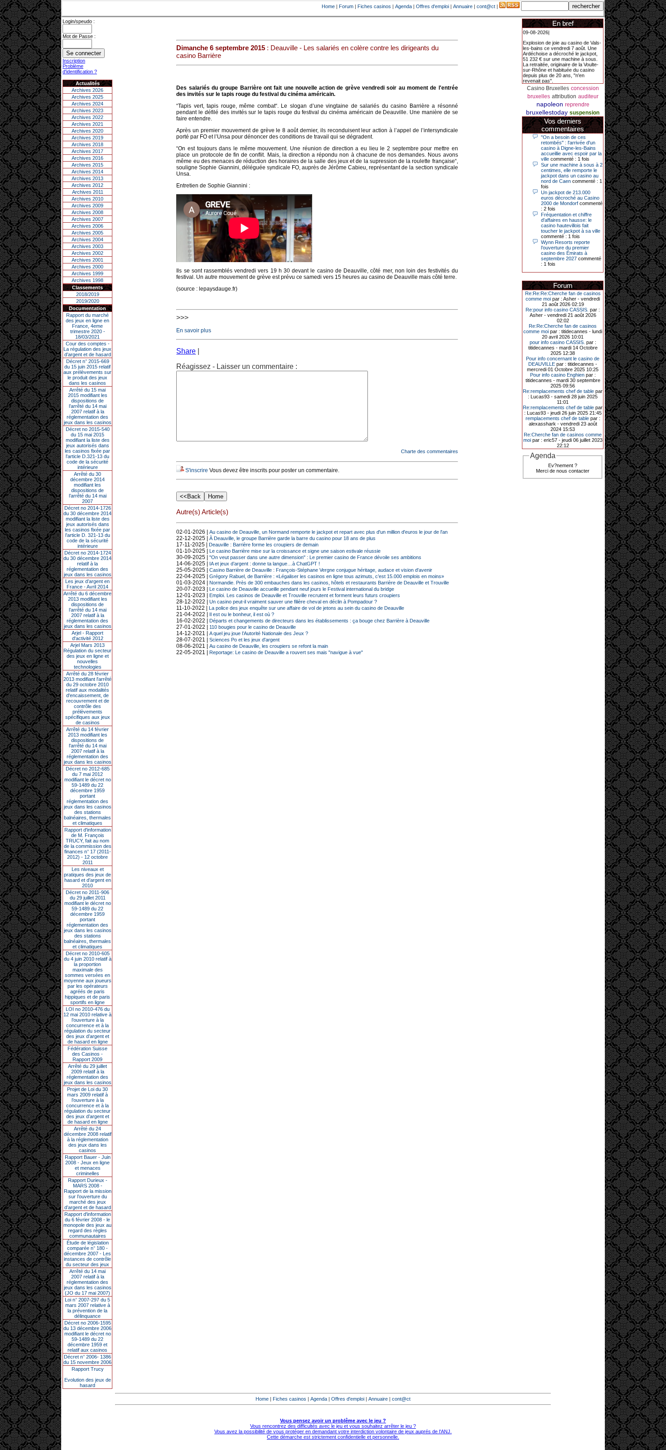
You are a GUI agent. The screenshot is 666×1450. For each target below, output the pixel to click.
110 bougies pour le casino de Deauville (252, 627)
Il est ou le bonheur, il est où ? (241, 614)
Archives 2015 (87, 164)
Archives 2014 (87, 171)
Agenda (403, 6)
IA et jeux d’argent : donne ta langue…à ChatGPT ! (264, 563)
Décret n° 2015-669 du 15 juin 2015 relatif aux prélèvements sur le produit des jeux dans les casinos (87, 372)
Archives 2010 (87, 198)
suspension (584, 113)
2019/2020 (87, 301)
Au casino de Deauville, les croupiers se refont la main (268, 646)
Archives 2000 (87, 266)
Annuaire (463, 6)
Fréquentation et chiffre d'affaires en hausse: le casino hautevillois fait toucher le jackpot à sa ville (570, 223)
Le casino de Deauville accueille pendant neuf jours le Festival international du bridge (301, 589)
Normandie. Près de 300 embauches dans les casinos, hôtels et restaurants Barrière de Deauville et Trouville (329, 582)
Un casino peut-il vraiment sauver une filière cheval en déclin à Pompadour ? (293, 601)
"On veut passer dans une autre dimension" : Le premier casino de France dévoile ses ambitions (315, 557)
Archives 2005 (87, 232)
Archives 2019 (87, 137)
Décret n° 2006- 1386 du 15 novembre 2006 (87, 1359)
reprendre (577, 104)
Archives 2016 (87, 158)
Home (328, 6)
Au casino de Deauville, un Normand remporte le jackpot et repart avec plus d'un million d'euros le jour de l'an (328, 532)
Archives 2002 (87, 253)
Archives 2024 (87, 103)
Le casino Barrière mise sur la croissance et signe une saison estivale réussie (295, 551)
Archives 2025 (87, 97)
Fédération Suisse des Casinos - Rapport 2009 (87, 1054)
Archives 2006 (87, 226)
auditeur (588, 96)
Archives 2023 (87, 110)
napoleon (549, 104)
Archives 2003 (87, 246)
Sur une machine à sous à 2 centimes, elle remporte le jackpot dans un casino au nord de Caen (572, 173)
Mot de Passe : (79, 36)
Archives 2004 (87, 239)
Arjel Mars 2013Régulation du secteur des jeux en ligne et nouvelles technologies (87, 656)
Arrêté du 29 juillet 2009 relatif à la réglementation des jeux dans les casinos (87, 1074)
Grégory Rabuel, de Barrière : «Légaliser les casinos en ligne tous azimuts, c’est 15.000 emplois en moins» (326, 576)
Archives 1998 (87, 280)
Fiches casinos (374, 6)
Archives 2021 (87, 124)
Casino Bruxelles (548, 88)
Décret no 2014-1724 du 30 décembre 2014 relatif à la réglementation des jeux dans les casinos (87, 563)
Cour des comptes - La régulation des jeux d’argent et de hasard (87, 349)
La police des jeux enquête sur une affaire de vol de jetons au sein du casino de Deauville (306, 608)
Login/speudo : (79, 21)
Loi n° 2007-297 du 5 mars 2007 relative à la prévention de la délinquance (87, 1308)
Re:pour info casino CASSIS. (557, 309)
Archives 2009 (87, 205)
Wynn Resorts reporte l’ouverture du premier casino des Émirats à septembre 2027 (565, 250)
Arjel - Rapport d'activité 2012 (87, 635)
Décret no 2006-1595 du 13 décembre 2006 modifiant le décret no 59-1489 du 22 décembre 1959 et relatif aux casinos (87, 1336)
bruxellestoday (547, 112)
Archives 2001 (87, 260)
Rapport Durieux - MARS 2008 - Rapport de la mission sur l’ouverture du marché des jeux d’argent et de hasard (87, 1193)
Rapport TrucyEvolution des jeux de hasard (87, 1377)
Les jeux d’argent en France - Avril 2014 (87, 584)
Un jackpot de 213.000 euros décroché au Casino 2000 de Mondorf (570, 198)
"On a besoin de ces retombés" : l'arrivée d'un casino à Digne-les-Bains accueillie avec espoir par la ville (571, 148)
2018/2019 (87, 294)
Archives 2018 (87, 144)
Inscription (74, 60)
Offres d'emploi (432, 6)
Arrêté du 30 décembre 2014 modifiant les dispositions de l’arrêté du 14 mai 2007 (87, 487)
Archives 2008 (87, 212)
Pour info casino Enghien (557, 375)
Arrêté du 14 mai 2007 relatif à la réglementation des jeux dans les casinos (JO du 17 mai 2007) (87, 1282)
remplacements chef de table (557, 418)
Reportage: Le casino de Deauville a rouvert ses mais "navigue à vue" (286, 652)
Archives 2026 (87, 90)
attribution (564, 96)
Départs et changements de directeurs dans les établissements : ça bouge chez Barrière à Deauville (319, 620)
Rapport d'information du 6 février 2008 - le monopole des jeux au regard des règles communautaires (87, 1225)
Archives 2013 (87, 178)
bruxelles (538, 96)
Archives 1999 (87, 273)
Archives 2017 (87, 151)
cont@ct (486, 6)
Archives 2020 (87, 131)
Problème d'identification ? (80, 68)
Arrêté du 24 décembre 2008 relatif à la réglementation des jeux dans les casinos (87, 1139)
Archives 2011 (87, 192)
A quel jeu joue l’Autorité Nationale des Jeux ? (258, 633)
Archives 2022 (87, 117)
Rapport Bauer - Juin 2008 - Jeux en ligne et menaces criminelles (88, 1165)
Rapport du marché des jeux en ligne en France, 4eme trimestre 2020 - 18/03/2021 (87, 326)
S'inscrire (196, 470)
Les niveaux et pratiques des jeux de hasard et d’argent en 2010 (87, 877)
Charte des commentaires (429, 451)
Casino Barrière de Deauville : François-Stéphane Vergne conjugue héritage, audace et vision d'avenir (320, 570)
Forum (346, 6)
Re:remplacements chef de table (558, 391)
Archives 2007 (87, 219)
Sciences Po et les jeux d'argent (244, 639)
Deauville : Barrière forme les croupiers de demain (264, 544)
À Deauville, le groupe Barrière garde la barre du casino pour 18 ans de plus (292, 538)
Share (186, 351)
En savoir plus (193, 330)
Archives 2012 (87, 185)
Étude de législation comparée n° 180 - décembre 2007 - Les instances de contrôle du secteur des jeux (87, 1253)
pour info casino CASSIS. (557, 342)
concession (585, 88)
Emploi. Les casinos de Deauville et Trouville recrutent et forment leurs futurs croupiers (304, 595)
